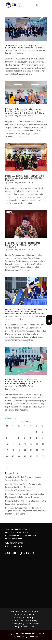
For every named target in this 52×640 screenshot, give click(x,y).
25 (13, 456)
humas (10, 50)
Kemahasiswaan (12, 389)
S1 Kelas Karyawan (24, 614)
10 (7, 444)
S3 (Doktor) (33, 623)
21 (31, 450)
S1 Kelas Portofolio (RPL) (24, 620)
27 (25, 456)
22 (37, 450)
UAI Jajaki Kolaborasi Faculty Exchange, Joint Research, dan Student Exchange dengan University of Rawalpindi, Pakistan (25, 111)
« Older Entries (11, 418)
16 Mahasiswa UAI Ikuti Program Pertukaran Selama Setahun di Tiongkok (24, 46)
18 (13, 450)
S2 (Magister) (17, 623)
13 (25, 444)
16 (43, 444)
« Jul (6, 467)
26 (19, 456)
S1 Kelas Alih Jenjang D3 (25, 617)
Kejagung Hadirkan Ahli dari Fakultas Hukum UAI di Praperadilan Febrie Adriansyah (22, 244)
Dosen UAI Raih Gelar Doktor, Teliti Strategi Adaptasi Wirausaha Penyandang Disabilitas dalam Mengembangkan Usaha (26, 311)
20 (25, 450)
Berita (30, 50)
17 (7, 450)
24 (7, 456)
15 (37, 444)
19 (19, 450)
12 (19, 444)
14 (31, 444)
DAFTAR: (15, 611)
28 (31, 456)
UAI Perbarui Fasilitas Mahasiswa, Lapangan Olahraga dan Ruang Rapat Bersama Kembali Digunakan (23, 381)
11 (13, 444)
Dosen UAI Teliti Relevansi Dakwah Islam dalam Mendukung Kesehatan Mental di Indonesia (24, 177)
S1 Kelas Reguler (30, 611)
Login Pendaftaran (24, 626)
